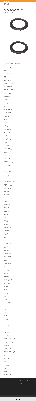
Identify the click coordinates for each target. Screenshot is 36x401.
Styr (4, 323)
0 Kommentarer (12, 12)
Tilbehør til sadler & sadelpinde (9, 351)
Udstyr (5, 361)
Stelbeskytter (6, 319)
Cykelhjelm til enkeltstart (7, 110)
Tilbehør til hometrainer (7, 349)
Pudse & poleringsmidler (7, 264)
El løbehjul (5, 154)
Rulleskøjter (5, 289)
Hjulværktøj (5, 201)
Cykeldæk (5, 105)
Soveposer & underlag (7, 312)
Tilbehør (5, 336)
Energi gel (5, 159)
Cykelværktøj (6, 138)
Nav (4, 257)
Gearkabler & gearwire (7, 188)
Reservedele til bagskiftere (8, 280)
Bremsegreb (5, 87)
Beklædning (5, 82)
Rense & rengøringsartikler (8, 279)
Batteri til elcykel (6, 79)
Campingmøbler (6, 96)
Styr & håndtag (6, 325)
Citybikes (5, 97)
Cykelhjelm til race (6, 113)
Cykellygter (5, 122)
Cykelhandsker (6, 106)
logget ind (9, 63)
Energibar (5, 161)
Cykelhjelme (5, 115)
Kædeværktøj (6, 218)
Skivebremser (6, 305)
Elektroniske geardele (7, 158)
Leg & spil (5, 241)
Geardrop (5, 187)
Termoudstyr (6, 335)
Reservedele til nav (7, 283)
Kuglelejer (5, 237)
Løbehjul (5, 246)
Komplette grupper (7, 227)
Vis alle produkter (22, 381)
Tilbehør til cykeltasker (7, 348)
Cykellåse (5, 120)
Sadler (5, 296)
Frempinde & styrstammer (8, 181)
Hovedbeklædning (6, 204)
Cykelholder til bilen (7, 116)
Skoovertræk (5, 306)
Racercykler (5, 272)
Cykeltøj (5, 135)
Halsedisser (5, 194)
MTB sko (5, 254)
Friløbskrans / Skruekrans (8, 182)
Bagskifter (5, 77)
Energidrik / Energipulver (7, 162)
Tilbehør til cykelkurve (7, 345)
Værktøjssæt (5, 368)
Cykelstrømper (6, 132)
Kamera (5, 208)
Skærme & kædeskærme (7, 303)
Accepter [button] (18, 399)
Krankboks (5, 230)
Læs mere (24, 397)
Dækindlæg (5, 142)
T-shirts (5, 331)
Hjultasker (5, 200)
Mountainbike (6, 250)
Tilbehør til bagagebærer (7, 339)
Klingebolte (5, 221)
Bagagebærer (6, 74)
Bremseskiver (6, 92)
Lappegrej (5, 240)
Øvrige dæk (5, 259)
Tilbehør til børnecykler (7, 341)
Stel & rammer (6, 318)
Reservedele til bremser (7, 282)
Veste (4, 371)
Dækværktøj (5, 145)
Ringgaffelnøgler (6, 286)
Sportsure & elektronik (7, 316)
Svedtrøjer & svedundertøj (8, 329)
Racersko (5, 273)
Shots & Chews (6, 300)
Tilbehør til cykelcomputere (8, 342)
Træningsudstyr (6, 354)
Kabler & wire (6, 207)
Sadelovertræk (6, 292)
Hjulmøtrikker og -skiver (7, 198)
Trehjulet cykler (6, 355)
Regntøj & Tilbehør (6, 276)
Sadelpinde (5, 293)
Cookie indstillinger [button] (30, 397)
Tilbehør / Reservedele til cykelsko (9, 338)
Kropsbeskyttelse (6, 234)
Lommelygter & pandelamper (8, 243)
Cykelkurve (5, 119)
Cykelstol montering (7, 129)
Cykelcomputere (6, 103)
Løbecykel (5, 244)
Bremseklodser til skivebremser (9, 90)
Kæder (5, 217)
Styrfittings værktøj (6, 328)
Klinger (5, 223)
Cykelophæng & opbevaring (8, 123)
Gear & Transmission (7, 185)
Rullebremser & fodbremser (8, 287)
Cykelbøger (5, 99)
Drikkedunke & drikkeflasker (8, 149)
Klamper (5, 220)
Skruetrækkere (6, 309)
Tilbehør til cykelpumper (7, 346)
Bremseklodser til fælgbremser (8, 89)
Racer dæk (5, 270)
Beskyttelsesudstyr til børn (8, 83)
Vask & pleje (5, 367)
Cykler (5, 141)
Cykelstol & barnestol (7, 128)
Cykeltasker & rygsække (7, 133)
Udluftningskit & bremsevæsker (9, 359)
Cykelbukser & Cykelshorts (8, 102)
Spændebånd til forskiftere (8, 313)
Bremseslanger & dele (7, 93)
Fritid (4, 184)
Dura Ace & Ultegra (7, 151)
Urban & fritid (6, 365)
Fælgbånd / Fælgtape (7, 165)
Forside (21, 380)
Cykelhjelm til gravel (7, 112)
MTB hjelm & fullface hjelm (8, 253)
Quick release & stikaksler (8, 269)
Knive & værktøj (6, 224)
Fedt (4, 169)
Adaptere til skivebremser (8, 66)
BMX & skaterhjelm (7, 84)
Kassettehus (5, 211)
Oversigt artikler (27, 380)
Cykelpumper (6, 125)
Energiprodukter (6, 164)
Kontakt (21, 383)
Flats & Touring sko (7, 172)
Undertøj (5, 364)
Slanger (5, 310)
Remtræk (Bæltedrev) (7, 277)
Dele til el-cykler (6, 146)
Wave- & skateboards (7, 374)
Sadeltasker (5, 295)
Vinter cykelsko (6, 372)
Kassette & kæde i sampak (8, 210)
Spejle (5, 315)
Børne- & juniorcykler (7, 86)
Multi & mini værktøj (7, 256)
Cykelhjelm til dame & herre (8, 109)
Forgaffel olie (6, 175)
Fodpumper (5, 174)
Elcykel (5, 155)
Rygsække (5, 290)
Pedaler (5, 260)
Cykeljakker (5, 118)
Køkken (5, 228)
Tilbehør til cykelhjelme (7, 344)
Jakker (4, 205)
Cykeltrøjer (5, 136)
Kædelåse (5, 214)
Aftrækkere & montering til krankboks (9, 69)
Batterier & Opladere (7, 80)
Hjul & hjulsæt (6, 197)
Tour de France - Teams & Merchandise (10, 352)
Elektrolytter (5, 156)
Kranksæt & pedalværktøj (7, 233)
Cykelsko (5, 126)
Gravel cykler (6, 191)
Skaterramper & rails (7, 302)
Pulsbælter (5, 267)
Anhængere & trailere (7, 70)
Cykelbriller (5, 100)
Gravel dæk (5, 192)
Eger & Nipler (6, 152)
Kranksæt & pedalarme (7, 231)
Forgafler (5, 177)
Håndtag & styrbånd (7, 195)
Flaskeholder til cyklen (7, 171)
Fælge (4, 168)
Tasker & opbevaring (7, 332)
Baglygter (5, 76)
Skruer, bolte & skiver (7, 308)
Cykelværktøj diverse (7, 139)
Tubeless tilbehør (6, 358)
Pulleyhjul (5, 266)
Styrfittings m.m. (6, 326)
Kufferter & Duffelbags (7, 236)
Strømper (5, 322)
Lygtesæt (5, 247)
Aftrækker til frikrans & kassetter (9, 67)
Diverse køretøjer (6, 148)
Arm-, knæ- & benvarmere (8, 73)
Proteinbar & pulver (7, 263)
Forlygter (5, 178)
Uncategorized (6, 362)
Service (5, 299)
